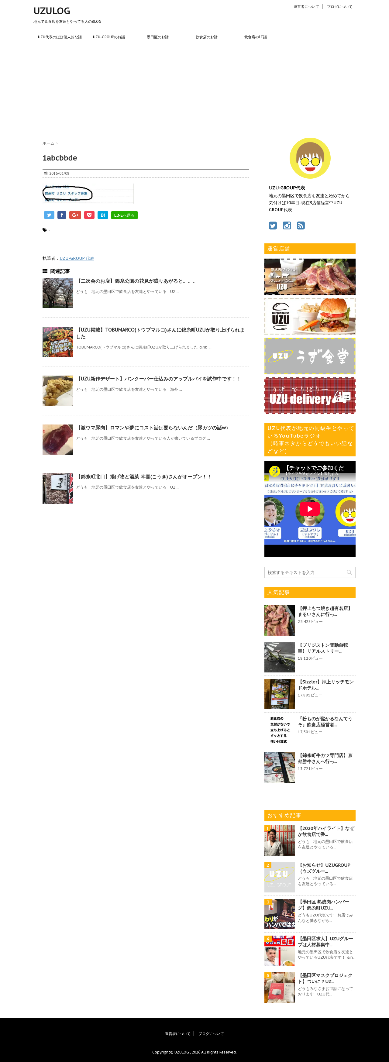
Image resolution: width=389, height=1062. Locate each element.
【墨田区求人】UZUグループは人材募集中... (325, 941)
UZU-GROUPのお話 (109, 37)
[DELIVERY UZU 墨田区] (310, 411)
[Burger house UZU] (310, 331)
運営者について (306, 6)
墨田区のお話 (158, 37)
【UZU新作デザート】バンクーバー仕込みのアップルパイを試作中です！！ (158, 379)
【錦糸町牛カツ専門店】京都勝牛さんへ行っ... (325, 758)
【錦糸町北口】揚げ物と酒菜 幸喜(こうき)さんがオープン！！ (144, 476)
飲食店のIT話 (255, 37)
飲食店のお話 (207, 37)
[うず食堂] (310, 371)
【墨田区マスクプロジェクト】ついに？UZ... (325, 978)
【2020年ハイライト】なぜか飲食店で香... (326, 831)
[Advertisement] (194, 89)
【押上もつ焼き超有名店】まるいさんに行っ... (325, 611)
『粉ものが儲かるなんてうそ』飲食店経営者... (325, 721)
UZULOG (51, 10)
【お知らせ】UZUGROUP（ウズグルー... (324, 868)
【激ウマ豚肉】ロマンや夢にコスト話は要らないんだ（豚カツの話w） (153, 427)
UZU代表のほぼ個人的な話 (60, 37)
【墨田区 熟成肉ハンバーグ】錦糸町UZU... (323, 905)
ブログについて (340, 6)
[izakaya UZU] (310, 292)
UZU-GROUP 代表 (77, 258)
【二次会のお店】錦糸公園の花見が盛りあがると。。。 (137, 281)
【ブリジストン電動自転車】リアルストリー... (323, 648)
